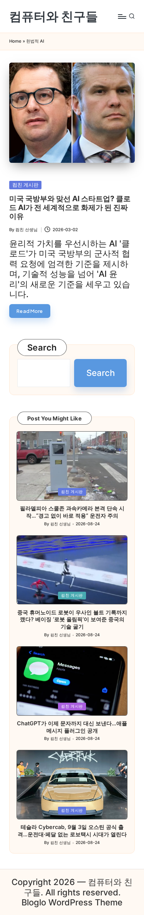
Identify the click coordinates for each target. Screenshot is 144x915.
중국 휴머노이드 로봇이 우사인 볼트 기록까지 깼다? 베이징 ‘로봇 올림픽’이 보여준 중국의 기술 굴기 (72, 619)
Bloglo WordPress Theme (72, 902)
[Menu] (122, 16)
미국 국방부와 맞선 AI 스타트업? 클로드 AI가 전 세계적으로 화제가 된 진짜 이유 (70, 207)
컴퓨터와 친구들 (53, 16)
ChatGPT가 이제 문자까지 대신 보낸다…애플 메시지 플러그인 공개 (72, 727)
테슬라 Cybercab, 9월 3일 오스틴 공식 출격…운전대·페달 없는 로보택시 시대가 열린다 (72, 830)
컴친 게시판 (25, 185)
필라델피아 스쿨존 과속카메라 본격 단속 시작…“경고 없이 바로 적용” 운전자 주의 (72, 512)
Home (15, 41)
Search (42, 347)
